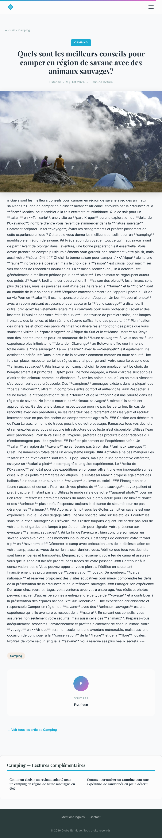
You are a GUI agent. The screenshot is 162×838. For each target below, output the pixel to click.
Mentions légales (73, 817)
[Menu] (151, 7)
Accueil (10, 30)
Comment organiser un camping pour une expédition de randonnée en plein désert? (118, 781)
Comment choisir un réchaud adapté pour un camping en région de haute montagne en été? (42, 784)
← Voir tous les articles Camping (32, 730)
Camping (24, 30)
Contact (95, 817)
